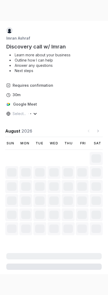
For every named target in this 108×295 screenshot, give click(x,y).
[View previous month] (88, 131)
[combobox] (13, 114)
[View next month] (98, 131)
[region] (40, 63)
